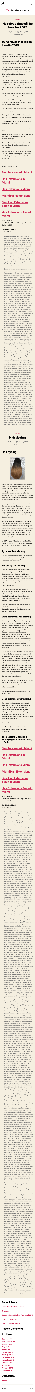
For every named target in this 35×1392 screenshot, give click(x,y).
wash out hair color (16, 420)
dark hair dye (16, 307)
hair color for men (10, 1029)
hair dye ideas (12, 345)
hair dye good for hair (11, 1083)
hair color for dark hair (17, 329)
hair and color (14, 1014)
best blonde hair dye (24, 834)
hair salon (17, 1099)
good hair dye (11, 1008)
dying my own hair (14, 970)
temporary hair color (19, 1239)
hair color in (23, 1039)
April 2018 (6, 1365)
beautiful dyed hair (25, 828)
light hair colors (15, 1150)
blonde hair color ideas (25, 283)
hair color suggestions (19, 1053)
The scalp (6, 1311)
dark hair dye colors (19, 942)
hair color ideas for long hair (21, 1037)
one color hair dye (13, 1184)
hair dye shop (14, 1093)
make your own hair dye (23, 1154)
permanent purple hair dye (15, 384)
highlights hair (23, 1111)
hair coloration (12, 1059)
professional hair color (11, 390)
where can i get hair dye (12, 1269)
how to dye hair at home (12, 1128)
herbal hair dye (20, 351)
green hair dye (19, 319)
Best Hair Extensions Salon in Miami (15, 204)
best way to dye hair (10, 877)
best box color (8, 836)
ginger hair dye (24, 313)
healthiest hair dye (17, 349)
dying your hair (9, 972)
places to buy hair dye (17, 1198)
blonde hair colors (10, 285)
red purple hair (8, 1221)
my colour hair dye (10, 1160)
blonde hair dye (21, 285)
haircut (30, 1103)
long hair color (8, 1152)
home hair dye (12, 353)
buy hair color (15, 905)
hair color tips (20, 1055)
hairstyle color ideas (14, 1107)
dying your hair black (11, 974)
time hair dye (23, 1243)
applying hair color (20, 820)
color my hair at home (17, 915)
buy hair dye (24, 905)
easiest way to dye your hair (17, 984)
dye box (28, 960)
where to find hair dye (20, 1279)
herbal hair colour (9, 351)
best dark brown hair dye (19, 252)
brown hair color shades (22, 293)
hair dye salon (21, 1091)
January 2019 (7, 1355)
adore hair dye (9, 236)
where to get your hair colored (14, 1283)
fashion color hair (21, 996)
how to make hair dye (22, 1136)
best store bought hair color (13, 277)
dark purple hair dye (21, 944)
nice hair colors (23, 1178)
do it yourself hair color (18, 960)
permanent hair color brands (17, 380)
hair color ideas (14, 333)
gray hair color (8, 1010)
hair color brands (19, 1018)
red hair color (15, 398)
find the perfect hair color (20, 998)
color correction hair (21, 911)
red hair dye (18, 400)
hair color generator (19, 1031)
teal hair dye (21, 414)
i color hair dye (15, 1138)
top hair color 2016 (25, 1245)
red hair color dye (25, 398)
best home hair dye (13, 264)
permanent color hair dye (12, 1190)
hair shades (24, 1099)
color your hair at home (14, 917)
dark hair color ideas (20, 305)
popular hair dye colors (19, 1200)
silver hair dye (12, 412)
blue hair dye (23, 287)
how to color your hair (20, 1122)
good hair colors (17, 1004)
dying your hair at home (22, 972)
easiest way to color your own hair (15, 980)
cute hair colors (9, 303)
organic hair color (23, 374)
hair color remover (16, 1043)
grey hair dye (15, 321)
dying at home (9, 966)
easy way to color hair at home (20, 988)
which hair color (9, 1287)
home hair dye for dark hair (12, 1115)
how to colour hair (15, 1126)
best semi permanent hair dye (20, 276)
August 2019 (7, 1344)
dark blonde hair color (15, 936)
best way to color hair (11, 869)
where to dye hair (18, 1277)
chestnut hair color (22, 907)
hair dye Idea (12, 1085)
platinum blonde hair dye (18, 388)
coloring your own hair (26, 921)
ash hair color (19, 824)
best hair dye (18, 258)
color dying (11, 913)
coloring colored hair (15, 919)
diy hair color (12, 958)
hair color (12, 323)
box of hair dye (16, 897)
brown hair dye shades (17, 903)
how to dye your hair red (20, 1132)
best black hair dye (17, 246)
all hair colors (22, 814)
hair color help (22, 1033)
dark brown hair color (21, 303)
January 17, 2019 (24, 442)
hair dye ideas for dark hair (20, 1087)
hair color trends (14, 337)
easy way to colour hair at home (14, 990)
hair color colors (9, 1022)
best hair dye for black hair (17, 260)
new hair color (15, 371)
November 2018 (8, 1360)
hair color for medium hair (24, 1027)
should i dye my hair (10, 1235)
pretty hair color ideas (14, 1204)
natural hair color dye (14, 365)
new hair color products (25, 1172)
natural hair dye (14, 1164)
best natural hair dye (15, 266)
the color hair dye (12, 1243)
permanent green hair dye (12, 378)
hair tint (10, 347)
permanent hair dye (10, 382)
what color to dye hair (14, 1257)
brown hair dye (9, 295)
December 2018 (8, 1357)
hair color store (19, 1049)
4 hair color (23, 812)
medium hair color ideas (12, 1158)
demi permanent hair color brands (15, 311)
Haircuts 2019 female (10, 1319)
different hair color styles (20, 950)
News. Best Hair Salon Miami (13, 1307)
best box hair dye (9, 250)
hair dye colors (14, 1071)
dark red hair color (13, 309)
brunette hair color (20, 295)
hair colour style (15, 1065)
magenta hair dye (14, 359)
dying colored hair (20, 966)
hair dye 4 (22, 1069)
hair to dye (14, 1103)
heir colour (25, 1107)
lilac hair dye (18, 357)
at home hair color (20, 238)
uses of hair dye (22, 1247)
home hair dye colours (24, 1113)
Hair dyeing (17, 437)
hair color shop (22, 1047)
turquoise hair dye (22, 418)
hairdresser (7, 1105)
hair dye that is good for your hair (22, 1095)
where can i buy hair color (18, 1265)
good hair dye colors (23, 1008)
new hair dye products (19, 1176)
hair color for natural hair (15, 331)
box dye (23, 893)
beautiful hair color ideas (24, 830)
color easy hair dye (21, 913)
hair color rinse (9, 335)
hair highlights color (10, 1097)
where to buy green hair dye (13, 1273)
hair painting (21, 1097)
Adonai (13, 32)
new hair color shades (11, 1174)
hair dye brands (22, 339)
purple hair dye (13, 1213)
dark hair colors (26, 940)
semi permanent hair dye (21, 406)
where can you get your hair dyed (21, 1271)
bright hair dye (26, 897)
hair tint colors (18, 347)
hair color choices (26, 1020)
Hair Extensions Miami (16, 189)
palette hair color (20, 1186)
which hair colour (20, 1287)
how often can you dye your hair (17, 1116)
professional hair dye (16, 392)
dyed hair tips (25, 964)
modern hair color (26, 1158)
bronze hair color (22, 899)
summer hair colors (10, 414)
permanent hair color (11, 1192)
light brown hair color (16, 355)
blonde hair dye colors (17, 889)
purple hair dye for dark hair (16, 396)
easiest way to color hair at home (17, 978)
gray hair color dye (14, 317)
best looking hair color (14, 859)
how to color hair (20, 1118)
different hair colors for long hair (19, 954)
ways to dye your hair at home (17, 1253)
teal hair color (27, 1237)
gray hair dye (25, 317)
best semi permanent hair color (14, 865)
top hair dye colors (10, 1247)
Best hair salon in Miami (17, 172)
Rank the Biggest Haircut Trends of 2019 (17, 1315)
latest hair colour (23, 1146)
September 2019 (8, 1341)
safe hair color (27, 400)
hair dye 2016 (14, 1069)
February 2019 (7, 1352)
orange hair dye (12, 374)
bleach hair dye (12, 283)
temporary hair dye (17, 416)
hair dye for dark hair (17, 343)
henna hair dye (28, 349)
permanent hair (26, 1190)
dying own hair (25, 970)
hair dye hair (23, 1083)
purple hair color (20, 394)
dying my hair (14, 968)
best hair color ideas (22, 847)
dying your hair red (24, 974)
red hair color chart (23, 1217)
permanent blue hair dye (23, 376)
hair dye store (23, 1093)
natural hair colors (16, 367)
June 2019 (6, 1349)
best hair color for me (18, 256)
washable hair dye (13, 422)
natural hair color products (12, 1162)
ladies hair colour (24, 1142)
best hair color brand (14, 254)
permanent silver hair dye (21, 386)
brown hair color (9, 293)
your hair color (27, 1293)
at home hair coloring (15, 826)
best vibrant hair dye (24, 867)
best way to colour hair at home (22, 875)
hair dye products (23, 345)
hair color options (14, 1041)
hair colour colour (9, 1061)
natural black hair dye (11, 363)
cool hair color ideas (10, 929)
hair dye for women (24, 1081)
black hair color (19, 281)
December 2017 (8, 1371)
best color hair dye (13, 839)
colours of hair (26, 927)
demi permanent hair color (21, 946)
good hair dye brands (17, 315)
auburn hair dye (16, 240)
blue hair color (17, 891)
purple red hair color (13, 1215)
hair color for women (22, 1029)
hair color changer (15, 325)
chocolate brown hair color (12, 909)
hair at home (23, 1014)
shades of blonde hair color (23, 1231)
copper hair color (14, 301)
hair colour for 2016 (22, 1061)
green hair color (9, 319)
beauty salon (8, 832)
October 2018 (7, 1363)
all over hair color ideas (17, 818)
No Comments (18, 34)
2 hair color (16, 812)
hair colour (23, 337)
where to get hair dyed (24, 1281)
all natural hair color (20, 236)
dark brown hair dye (14, 938)
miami (17, 19)
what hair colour (17, 1261)
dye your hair (16, 962)
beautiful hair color (10, 830)
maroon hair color (13, 361)
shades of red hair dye (23, 1233)
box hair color (13, 895)
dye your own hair (14, 964)
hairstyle (15, 1105)
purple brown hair (19, 1211)
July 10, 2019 (24, 32)
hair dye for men (12, 1081)
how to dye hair (27, 1126)
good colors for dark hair (15, 1002)
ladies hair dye (9, 1144)
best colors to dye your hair (16, 841)
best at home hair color (15, 242)
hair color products (26, 333)
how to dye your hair (13, 1130)
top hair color (14, 1245)
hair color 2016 (20, 323)
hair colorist (21, 1059)
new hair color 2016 (26, 1166)
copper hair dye (25, 301)
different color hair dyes (15, 948)
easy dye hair (25, 986)
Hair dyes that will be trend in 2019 (17, 25)
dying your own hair (10, 976)
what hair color (14, 1259)
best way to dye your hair (17, 879)
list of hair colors (26, 1150)
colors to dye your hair (17, 925)
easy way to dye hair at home (19, 992)
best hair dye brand (23, 853)
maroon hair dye (25, 361)
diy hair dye (20, 958)
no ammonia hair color (21, 1180)
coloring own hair (12, 921)
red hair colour (8, 400)
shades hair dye (9, 1231)
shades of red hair (10, 1233)
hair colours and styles (20, 1067)
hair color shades (19, 335)
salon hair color (18, 402)
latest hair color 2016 (21, 1144)
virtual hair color (20, 1249)
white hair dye (26, 424)
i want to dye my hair (14, 1140)
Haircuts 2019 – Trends (11, 1323)
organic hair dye (9, 376)
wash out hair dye (16, 1251)
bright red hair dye (25, 291)
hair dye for (16, 1079)
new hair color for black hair (13, 1168)
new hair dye (24, 371)
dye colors (15, 313)
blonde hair (23, 885)
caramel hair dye (16, 297)
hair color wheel (14, 1057)
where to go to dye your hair (23, 1285)
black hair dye (15, 885)
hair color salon (9, 1045)
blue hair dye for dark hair (20, 289)
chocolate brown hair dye (16, 299)
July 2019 (5, 1347)
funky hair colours (19, 1000)
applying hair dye (22, 822)
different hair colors (10, 952)
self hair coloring (9, 1225)
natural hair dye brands (14, 368)
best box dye (14, 248)
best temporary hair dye (18, 280)
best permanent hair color (19, 270)
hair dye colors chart (15, 341)
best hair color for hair (18, 845)
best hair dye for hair (13, 857)
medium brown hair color (12, 1156)
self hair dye (20, 1225)
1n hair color (8, 812)
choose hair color (27, 909)
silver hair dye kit (23, 412)
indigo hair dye (22, 353)
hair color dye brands (22, 1022)
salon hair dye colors (24, 1223)
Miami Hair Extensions (16, 195)
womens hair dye (16, 1293)
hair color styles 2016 (15, 1051)
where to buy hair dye (14, 424)
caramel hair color (10, 907)
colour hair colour (15, 927)
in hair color (25, 1140)
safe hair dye (8, 402)
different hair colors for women (14, 956)
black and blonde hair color (18, 883)
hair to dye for (22, 1103)
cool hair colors (22, 929)
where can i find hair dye (24, 1267)
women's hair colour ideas (17, 1291)
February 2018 (7, 1368)
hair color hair (13, 1033)
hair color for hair (21, 1025)
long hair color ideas (20, 1152)
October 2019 (7, 1339)
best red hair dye (13, 274)
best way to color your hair (18, 871)
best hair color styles (23, 849)
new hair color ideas (18, 1170)
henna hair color (9, 1109)
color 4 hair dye (9, 911)
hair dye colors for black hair (13, 1073)
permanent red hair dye (19, 1196)
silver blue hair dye (19, 410)
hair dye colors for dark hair (16, 1077)
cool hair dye (24, 930)
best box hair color (25, 248)
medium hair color (26, 1156)
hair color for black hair (11, 327)
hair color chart (26, 325)
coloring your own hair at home (14, 923)
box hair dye (15, 291)
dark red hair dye (25, 309)
